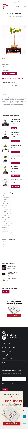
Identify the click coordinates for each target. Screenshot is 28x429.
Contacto (4, 362)
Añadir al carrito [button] (15, 141)
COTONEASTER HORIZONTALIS (15, 120)
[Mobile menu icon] (24, 6)
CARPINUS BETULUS (17, 156)
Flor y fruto (6, 203)
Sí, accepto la (12, 384)
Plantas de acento (7, 217)
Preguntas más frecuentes (9, 347)
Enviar (4, 389)
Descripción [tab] (5, 94)
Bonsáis (4, 195)
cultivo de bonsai (6, 248)
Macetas (4, 219)
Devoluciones (5, 366)
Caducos (5, 199)
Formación (5, 229)
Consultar (5, 292)
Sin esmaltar (6, 223)
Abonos (4, 227)
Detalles (14, 128)
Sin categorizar (6, 233)
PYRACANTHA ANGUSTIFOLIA (15, 168)
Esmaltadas (6, 221)
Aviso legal (5, 355)
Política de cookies (7, 351)
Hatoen (4, 242)
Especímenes (5, 215)
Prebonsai (14, 78)
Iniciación (9, 78)
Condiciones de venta (8, 344)
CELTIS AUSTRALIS (16, 179)
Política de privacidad (7, 358)
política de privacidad (16, 384)
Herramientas (5, 225)
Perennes (6, 201)
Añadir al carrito (9, 73)
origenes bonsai (6, 246)
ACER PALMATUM (16, 145)
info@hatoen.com (20, 1)
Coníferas (6, 197)
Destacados (5, 231)
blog (3, 244)
